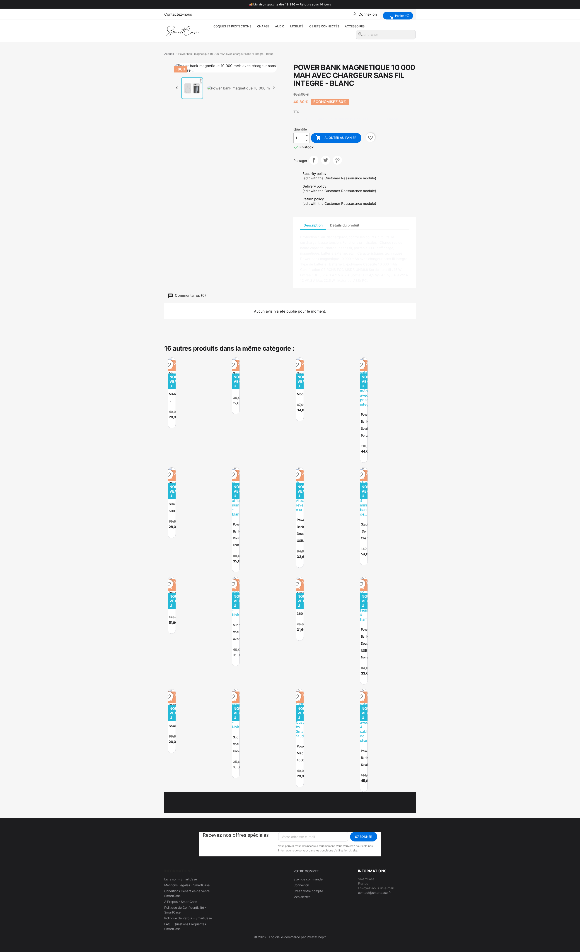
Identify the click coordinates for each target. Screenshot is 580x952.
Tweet (325, 160)
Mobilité (296, 26)
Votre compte (306, 871)
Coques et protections (232, 26)
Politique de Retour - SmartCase (188, 918)
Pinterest (337, 160)
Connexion (301, 885)
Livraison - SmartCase (180, 879)
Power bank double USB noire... (366, 643)
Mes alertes (301, 897)
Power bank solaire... (367, 758)
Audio (279, 26)
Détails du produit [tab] (344, 225)
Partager (313, 160)
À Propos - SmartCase (180, 902)
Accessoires (355, 26)
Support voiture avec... (239, 632)
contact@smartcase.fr (374, 892)
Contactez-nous (178, 14)
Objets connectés (324, 26)
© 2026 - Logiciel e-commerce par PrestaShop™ (290, 937)
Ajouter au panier (336, 137)
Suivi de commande (308, 879)
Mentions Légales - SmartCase (187, 885)
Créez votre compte (308, 891)
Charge (263, 26)
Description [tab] (313, 225)
